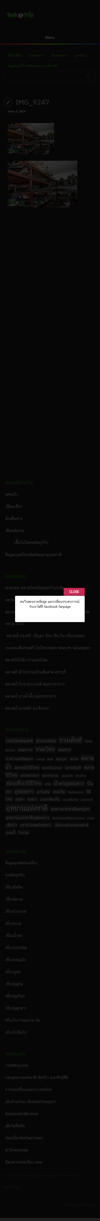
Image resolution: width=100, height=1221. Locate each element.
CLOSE (74, 592)
